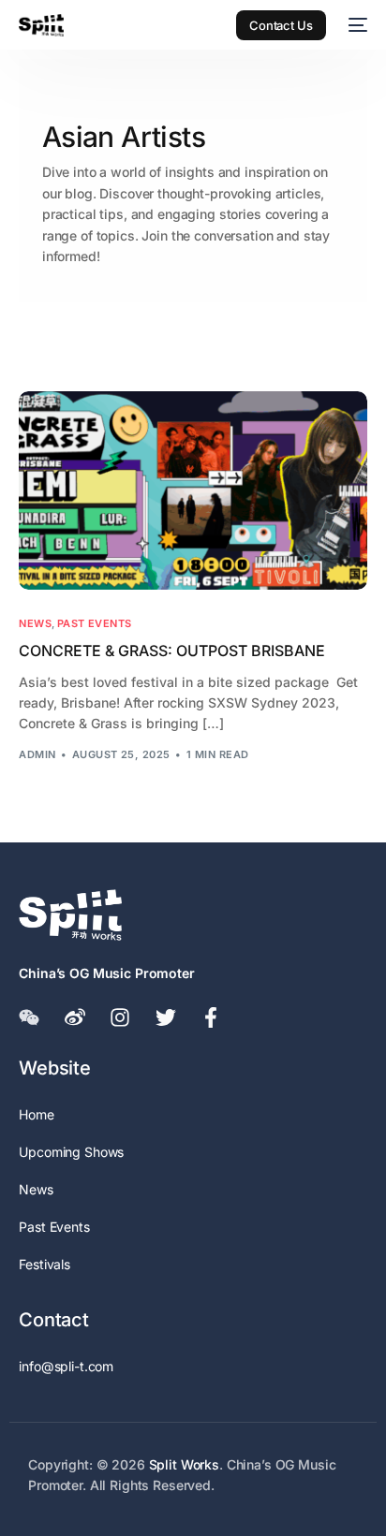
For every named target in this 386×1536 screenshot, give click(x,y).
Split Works (184, 1464)
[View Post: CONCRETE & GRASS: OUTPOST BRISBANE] (192, 490)
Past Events (94, 624)
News (35, 624)
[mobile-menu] (356, 25)
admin (37, 754)
